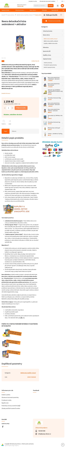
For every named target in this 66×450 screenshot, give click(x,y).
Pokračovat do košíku (54, 21)
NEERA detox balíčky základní (51, 41)
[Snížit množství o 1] (4, 108)
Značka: (35, 61)
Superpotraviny (47, 59)
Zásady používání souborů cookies (11, 408)
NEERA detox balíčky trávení (50, 39)
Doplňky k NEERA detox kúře (50, 43)
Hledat (51, 5)
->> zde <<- (21, 318)
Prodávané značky (6, 400)
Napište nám (5, 403)
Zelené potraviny (48, 63)
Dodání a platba (33, 1)
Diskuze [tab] (14, 131)
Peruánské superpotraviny (50, 65)
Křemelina (46, 47)
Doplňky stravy (47, 55)
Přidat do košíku (21, 108)
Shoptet (9, 445)
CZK (62, 1)
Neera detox (46, 35)
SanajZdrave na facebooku (3, 427)
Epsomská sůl (46, 51)
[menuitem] (7, 10)
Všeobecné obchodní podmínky (47, 1)
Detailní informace (6, 93)
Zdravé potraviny (47, 31)
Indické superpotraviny (49, 67)
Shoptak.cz (17, 445)
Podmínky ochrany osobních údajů (11, 406)
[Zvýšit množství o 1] (12, 108)
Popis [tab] (5, 131)
